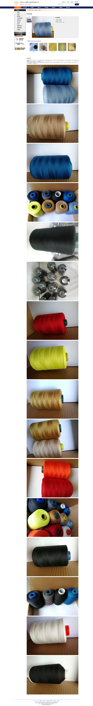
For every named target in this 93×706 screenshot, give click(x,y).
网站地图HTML (44, 704)
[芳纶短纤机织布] (62, 47)
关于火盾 (25, 7)
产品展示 (32, 7)
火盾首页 (18, 7)
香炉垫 (18, 14)
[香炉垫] (34, 47)
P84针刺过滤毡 (19, 18)
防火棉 (18, 23)
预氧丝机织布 (19, 25)
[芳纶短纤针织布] (53, 47)
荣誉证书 (53, 7)
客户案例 (46, 7)
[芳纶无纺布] (72, 47)
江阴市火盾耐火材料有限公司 (29, 2)
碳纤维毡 (18, 16)
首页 (32, 10)
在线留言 (60, 7)
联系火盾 (68, 7)
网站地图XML (49, 704)
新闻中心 (39, 7)
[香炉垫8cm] (43, 47)
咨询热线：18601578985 (25, 4)
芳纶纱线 (18, 29)
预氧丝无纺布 (19, 27)
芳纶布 (18, 12)
